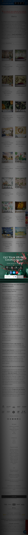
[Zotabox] (27, 281)
